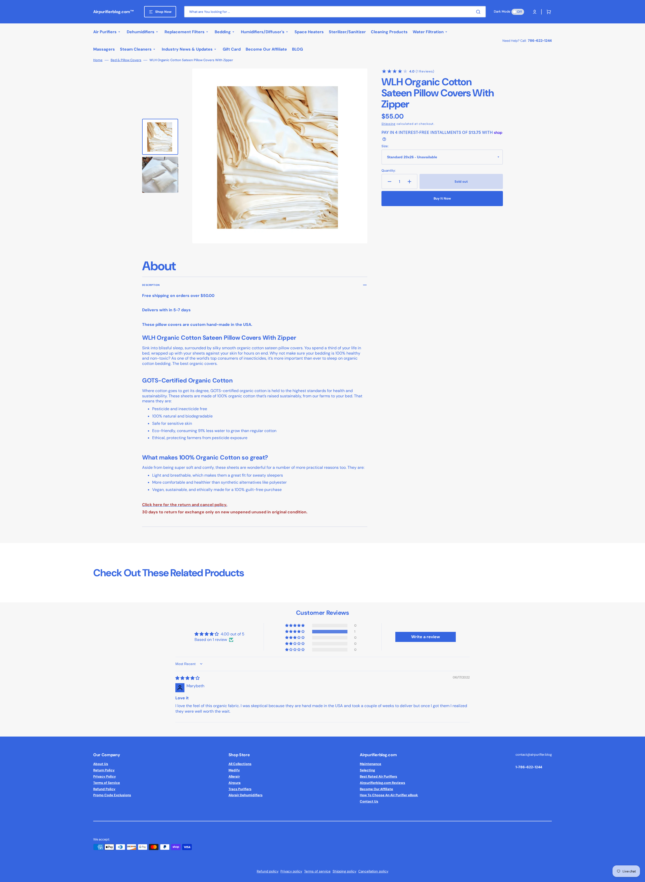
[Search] (479, 11)
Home (98, 60)
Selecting (367, 770)
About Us (100, 764)
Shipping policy (344, 871)
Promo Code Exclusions (112, 795)
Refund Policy (104, 789)
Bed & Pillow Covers (126, 60)
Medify (234, 770)
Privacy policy (291, 871)
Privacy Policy (104, 776)
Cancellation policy (373, 871)
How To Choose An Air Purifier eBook (389, 795)
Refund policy (267, 871)
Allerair (234, 776)
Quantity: (388, 171)
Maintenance (370, 764)
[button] (534, 11)
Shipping (388, 124)
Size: (385, 146)
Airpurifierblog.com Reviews (382, 783)
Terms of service (317, 871)
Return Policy (104, 770)
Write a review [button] (425, 636)
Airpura (235, 783)
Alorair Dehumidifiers (246, 795)
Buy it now (442, 198)
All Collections (240, 764)
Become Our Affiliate (376, 789)
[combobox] (335, 11)
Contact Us (369, 801)
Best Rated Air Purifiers (378, 776)
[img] (187, 678)
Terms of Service (106, 783)
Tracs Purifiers (240, 789)
